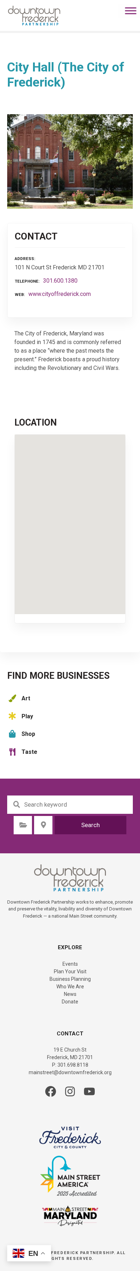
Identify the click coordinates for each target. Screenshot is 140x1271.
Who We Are (70, 986)
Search (90, 825)
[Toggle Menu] (130, 10)
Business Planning (70, 979)
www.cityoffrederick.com (59, 294)
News (70, 994)
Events (70, 964)
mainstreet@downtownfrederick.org (70, 1072)
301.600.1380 (60, 280)
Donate (70, 1002)
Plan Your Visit (70, 971)
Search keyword (16, 804)
